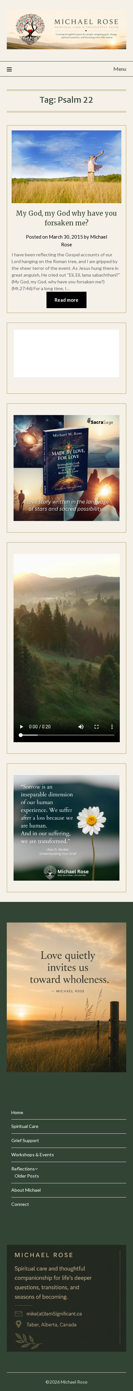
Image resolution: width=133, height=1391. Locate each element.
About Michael (26, 1190)
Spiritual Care (24, 1126)
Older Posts (27, 1175)
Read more (66, 300)
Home (17, 1112)
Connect (20, 1204)
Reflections (23, 1168)
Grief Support (25, 1140)
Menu (119, 69)
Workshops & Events (32, 1154)
